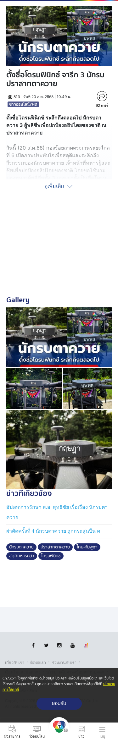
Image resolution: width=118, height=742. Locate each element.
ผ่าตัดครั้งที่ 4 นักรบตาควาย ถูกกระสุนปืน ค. (54, 531)
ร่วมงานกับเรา (64, 662)
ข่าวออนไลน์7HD (23, 104)
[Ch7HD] (59, 732)
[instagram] (59, 645)
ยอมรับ (59, 703)
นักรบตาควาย (21, 547)
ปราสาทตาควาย (55, 547)
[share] (101, 96)
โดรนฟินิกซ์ (51, 556)
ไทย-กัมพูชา (87, 547)
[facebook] (33, 645)
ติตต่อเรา (38, 662)
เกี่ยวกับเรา (14, 662)
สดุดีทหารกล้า (21, 556)
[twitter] (46, 645)
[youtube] (72, 645)
